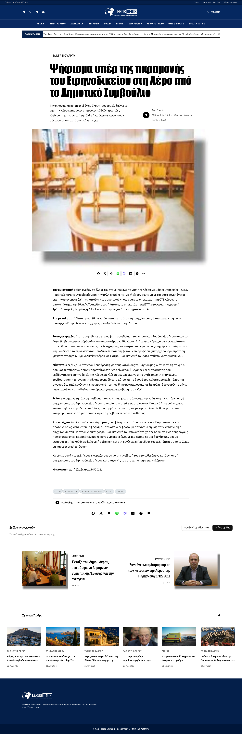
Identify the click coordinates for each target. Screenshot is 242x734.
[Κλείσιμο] (219, 34)
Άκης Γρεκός (158, 110)
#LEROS (58, 491)
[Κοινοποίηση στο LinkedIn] (130, 273)
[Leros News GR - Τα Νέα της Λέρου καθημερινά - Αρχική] (121, 12)
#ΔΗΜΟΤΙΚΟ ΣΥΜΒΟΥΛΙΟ (92, 491)
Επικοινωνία (207, 2)
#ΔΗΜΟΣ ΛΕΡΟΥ (71, 491)
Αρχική (40, 23)
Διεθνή (119, 23)
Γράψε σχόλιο (222, 528)
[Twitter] (30, 12)
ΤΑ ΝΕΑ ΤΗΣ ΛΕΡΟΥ (64, 56)
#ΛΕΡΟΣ (109, 491)
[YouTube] (43, 12)
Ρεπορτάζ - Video (155, 23)
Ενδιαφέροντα (134, 23)
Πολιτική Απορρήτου (230, 2)
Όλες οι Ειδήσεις (176, 23)
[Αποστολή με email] (143, 273)
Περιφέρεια (93, 23)
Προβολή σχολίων (196, 528)
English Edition (197, 23)
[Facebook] (24, 12)
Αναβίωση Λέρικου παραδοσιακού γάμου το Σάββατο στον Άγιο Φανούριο (81, 34)
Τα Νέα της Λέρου (57, 23)
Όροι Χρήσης (217, 2)
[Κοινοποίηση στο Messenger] (111, 273)
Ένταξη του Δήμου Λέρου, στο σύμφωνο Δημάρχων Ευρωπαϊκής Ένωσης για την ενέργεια (93, 571)
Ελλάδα (107, 23)
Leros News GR (108, 729)
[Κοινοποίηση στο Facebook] (98, 273)
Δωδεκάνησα (76, 23)
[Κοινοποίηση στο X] (105, 273)
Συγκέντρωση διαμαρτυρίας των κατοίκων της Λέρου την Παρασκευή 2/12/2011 (149, 570)
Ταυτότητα (198, 2)
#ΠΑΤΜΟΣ (120, 491)
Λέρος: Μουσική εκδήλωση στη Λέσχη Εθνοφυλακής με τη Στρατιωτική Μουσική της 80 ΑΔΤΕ (170, 34)
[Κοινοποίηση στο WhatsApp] (118, 273)
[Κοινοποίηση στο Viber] (124, 273)
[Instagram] (37, 12)
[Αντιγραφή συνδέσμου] (137, 273)
